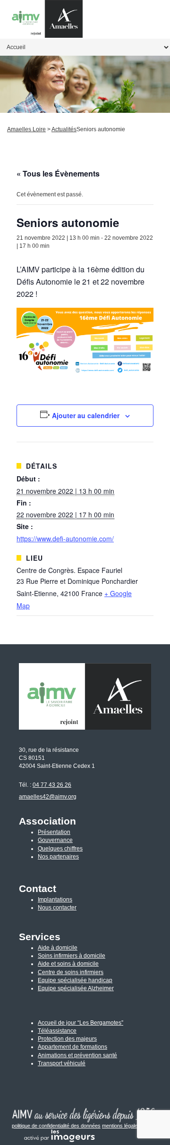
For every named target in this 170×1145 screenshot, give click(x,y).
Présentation (54, 832)
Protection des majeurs (67, 1039)
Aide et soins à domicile (68, 963)
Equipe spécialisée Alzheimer (76, 988)
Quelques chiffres (60, 848)
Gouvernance (55, 840)
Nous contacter (57, 907)
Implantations (55, 899)
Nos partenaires (58, 856)
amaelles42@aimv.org (47, 796)
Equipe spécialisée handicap (75, 980)
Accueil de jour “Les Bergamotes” (80, 1022)
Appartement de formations (72, 1047)
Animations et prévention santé (77, 1055)
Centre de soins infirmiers (70, 972)
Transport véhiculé (61, 1063)
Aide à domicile (57, 947)
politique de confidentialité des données (56, 1125)
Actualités (63, 129)
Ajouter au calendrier (85, 415)
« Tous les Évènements (58, 173)
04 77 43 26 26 (52, 785)
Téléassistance (57, 1030)
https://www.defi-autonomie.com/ (65, 538)
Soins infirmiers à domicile (71, 955)
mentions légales (121, 1125)
